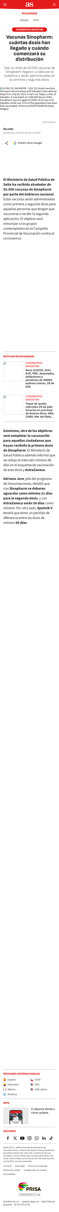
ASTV (36, 20)
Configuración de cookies (35, 1170)
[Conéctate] (54, 5)
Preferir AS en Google (30, 143)
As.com (8, 129)
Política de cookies (11, 1170)
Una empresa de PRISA (29, 1187)
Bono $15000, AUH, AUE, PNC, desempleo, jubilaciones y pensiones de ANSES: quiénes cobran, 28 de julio (40, 378)
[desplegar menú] (5, 4)
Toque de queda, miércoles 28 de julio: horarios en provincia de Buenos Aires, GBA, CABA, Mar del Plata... (40, 410)
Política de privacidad (37, 1166)
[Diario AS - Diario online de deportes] (29, 4)
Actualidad (29, 13)
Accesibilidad (9, 1174)
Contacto (7, 1166)
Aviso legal (20, 1166)
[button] (6, 143)
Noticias (24, 20)
